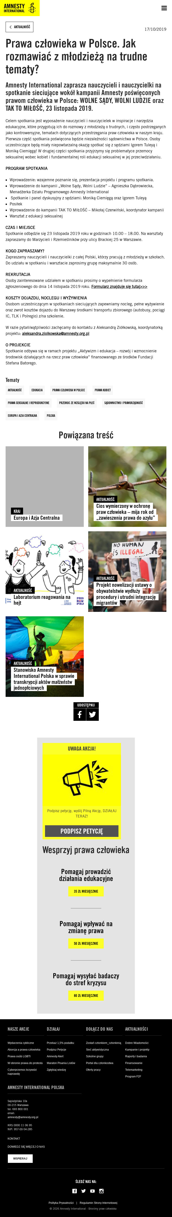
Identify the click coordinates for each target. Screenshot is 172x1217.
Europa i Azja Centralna (22, 415)
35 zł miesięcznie (86, 891)
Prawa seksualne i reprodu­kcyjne (28, 403)
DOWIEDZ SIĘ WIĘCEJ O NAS (26, 1146)
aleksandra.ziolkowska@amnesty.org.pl (55, 333)
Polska (51, 415)
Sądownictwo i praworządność (123, 403)
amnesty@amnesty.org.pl (23, 1117)
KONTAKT (14, 1138)
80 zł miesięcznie (86, 996)
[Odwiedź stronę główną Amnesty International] (20, 8)
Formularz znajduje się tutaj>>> (119, 286)
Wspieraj (20, 1158)
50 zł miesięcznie (86, 943)
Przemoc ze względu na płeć (77, 403)
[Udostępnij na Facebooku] (79, 714)
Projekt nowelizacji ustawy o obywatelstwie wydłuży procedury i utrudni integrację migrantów (126, 594)
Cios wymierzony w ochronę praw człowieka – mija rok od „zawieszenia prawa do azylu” (125, 512)
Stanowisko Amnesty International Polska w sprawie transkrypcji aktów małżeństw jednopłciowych (44, 679)
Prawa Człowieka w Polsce (68, 390)
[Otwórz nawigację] (164, 8)
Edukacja (37, 390)
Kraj (17, 511)
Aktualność (15, 390)
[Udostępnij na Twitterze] (92, 714)
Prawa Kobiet (103, 390)
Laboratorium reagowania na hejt (42, 600)
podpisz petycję (81, 831)
